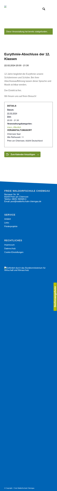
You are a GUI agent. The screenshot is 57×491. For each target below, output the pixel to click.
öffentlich (17, 127)
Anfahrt (7, 219)
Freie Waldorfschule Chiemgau (24, 488)
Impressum (9, 245)
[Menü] (49, 9)
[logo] (23, 9)
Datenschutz (10, 248)
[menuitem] (55, 297)
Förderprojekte (10, 226)
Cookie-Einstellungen (13, 252)
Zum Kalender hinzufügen (23, 154)
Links (6, 222)
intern (9, 127)
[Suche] (42, 9)
